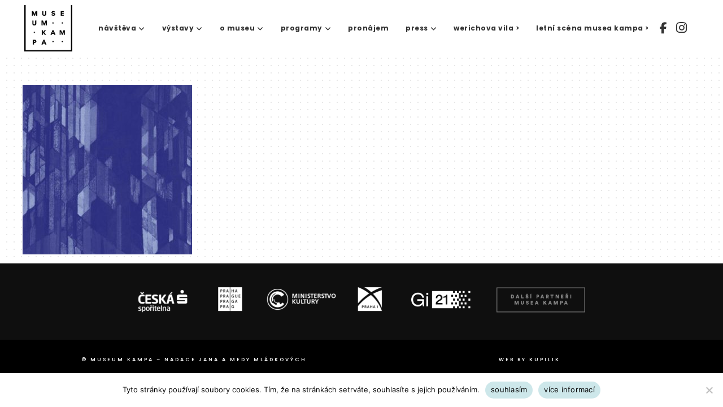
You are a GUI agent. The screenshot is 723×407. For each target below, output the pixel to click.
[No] (709, 390)
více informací (569, 389)
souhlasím (509, 389)
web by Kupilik (529, 359)
